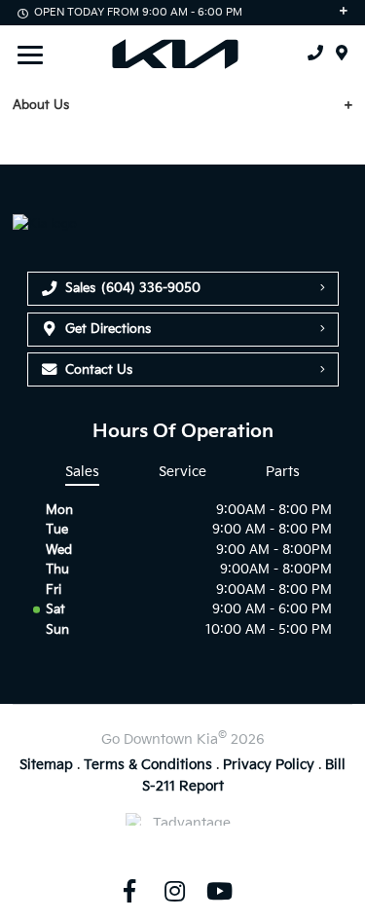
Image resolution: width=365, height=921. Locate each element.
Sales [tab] (82, 471)
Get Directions (108, 329)
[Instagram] (174, 890)
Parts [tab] (283, 471)
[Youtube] (220, 890)
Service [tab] (182, 471)
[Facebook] (129, 890)
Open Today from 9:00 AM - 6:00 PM (138, 12)
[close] (336, 105)
